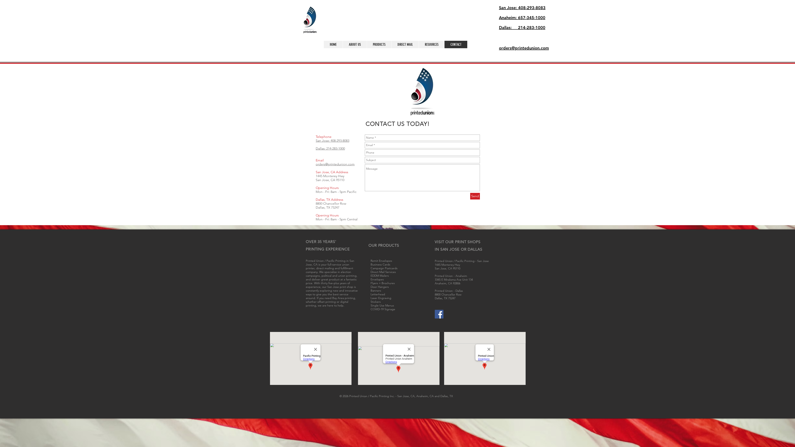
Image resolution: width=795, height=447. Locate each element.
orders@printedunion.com (335, 164)
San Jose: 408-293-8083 (332, 141)
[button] (484, 50)
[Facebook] (439, 314)
